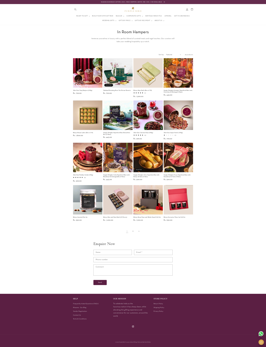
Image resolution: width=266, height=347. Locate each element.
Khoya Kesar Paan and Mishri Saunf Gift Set (147, 217)
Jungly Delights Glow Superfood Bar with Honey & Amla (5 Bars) (146, 175)
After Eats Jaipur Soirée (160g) (173, 132)
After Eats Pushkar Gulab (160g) (83, 175)
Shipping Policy (159, 307)
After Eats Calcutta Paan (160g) (143, 132)
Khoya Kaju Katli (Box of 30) (142, 90)
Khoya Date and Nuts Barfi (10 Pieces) (115, 217)
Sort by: (161, 54)
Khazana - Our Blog (79, 307)
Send (100, 282)
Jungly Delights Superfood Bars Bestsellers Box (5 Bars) (116, 133)
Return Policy (158, 303)
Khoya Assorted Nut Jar (80, 217)
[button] (75, 9)
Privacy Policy (158, 311)
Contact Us (77, 315)
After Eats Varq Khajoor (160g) (82, 90)
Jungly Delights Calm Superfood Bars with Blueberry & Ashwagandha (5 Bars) (116, 175)
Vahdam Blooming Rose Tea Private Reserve (117, 90)
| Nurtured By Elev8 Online (144, 342)
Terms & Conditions (80, 319)
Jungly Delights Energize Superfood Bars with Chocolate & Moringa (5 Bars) (178, 91)
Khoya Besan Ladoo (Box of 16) (83, 132)
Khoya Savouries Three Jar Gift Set (174, 217)
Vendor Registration (80, 311)
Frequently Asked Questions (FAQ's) (86, 303)
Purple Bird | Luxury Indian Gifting (128, 342)
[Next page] (139, 231)
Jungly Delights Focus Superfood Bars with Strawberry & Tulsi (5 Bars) (177, 175)
